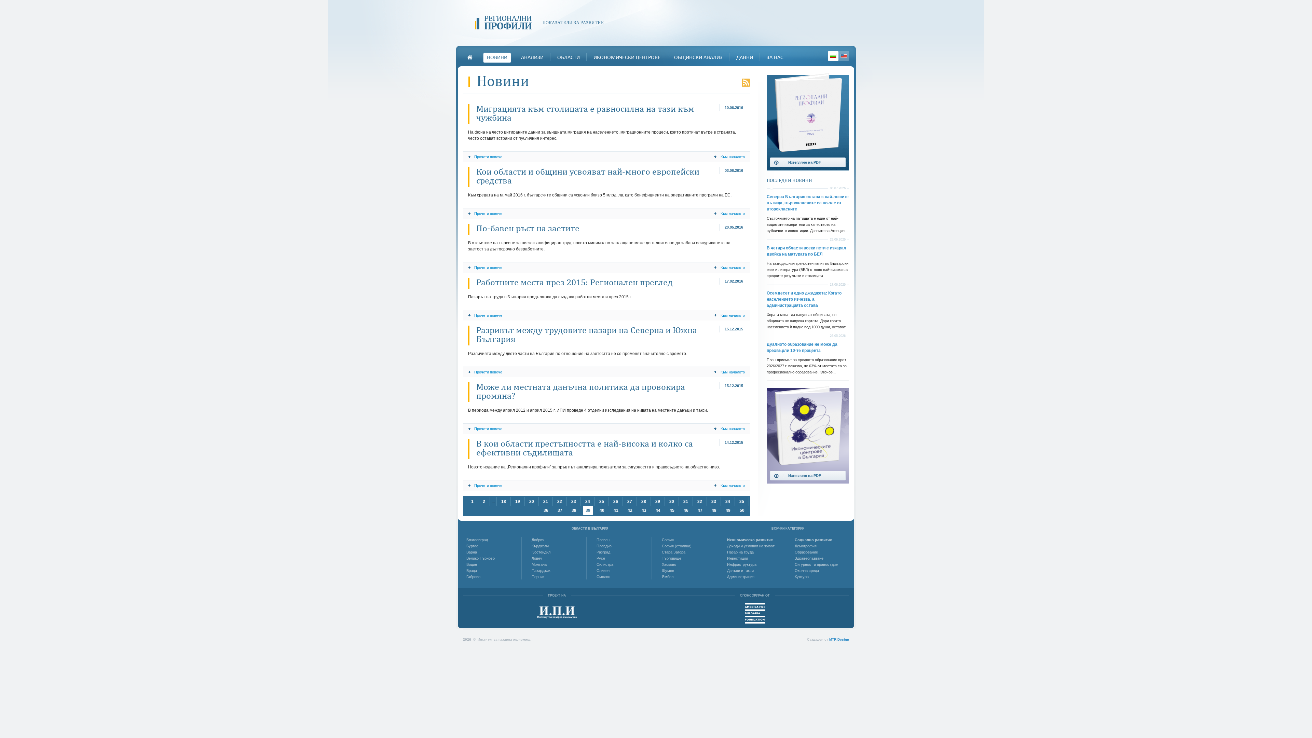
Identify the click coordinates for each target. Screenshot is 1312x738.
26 (615, 501)
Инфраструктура (741, 564)
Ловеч (537, 558)
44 (658, 510)
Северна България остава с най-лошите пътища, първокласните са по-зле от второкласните (808, 202)
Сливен (603, 571)
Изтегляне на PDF (804, 162)
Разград (603, 552)
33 (713, 501)
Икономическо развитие (750, 540)
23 (573, 501)
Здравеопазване (809, 558)
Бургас (472, 546)
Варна (471, 552)
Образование (806, 552)
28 (643, 501)
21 (545, 501)
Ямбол (667, 577)
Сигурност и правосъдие (816, 564)
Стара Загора (673, 552)
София (668, 540)
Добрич (538, 540)
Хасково (669, 564)
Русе (601, 558)
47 (700, 510)
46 (686, 510)
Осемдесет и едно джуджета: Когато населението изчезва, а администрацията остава (804, 299)
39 (588, 510)
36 (546, 510)
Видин (471, 564)
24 (587, 501)
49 (728, 510)
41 (616, 510)
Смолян (603, 577)
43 (644, 510)
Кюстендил (541, 552)
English (843, 56)
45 (672, 510)
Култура (802, 577)
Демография (806, 546)
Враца (471, 571)
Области (568, 57)
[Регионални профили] (542, 23)
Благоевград (477, 540)
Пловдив (604, 546)
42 (630, 510)
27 (629, 501)
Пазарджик (541, 571)
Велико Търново (480, 558)
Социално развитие (813, 540)
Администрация (740, 577)
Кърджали (540, 546)
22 (559, 501)
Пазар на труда (740, 552)
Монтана (539, 564)
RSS (746, 83)
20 (531, 501)
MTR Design (839, 639)
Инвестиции (737, 558)
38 (574, 510)
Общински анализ (698, 57)
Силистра (605, 564)
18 (503, 501)
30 (671, 501)
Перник (538, 577)
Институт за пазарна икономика (557, 612)
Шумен (668, 571)
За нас (775, 57)
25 (601, 501)
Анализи (532, 57)
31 (685, 501)
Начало (470, 57)
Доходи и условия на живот (751, 546)
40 (602, 510)
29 (657, 501)
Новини (497, 57)
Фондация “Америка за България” (755, 613)
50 (742, 510)
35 (741, 501)
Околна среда (807, 571)
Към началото (733, 157)
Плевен (603, 540)
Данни (744, 57)
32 (699, 501)
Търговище (671, 558)
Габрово (473, 577)
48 (714, 510)
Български (833, 56)
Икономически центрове (626, 57)
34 (727, 501)
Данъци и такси (740, 571)
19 (517, 501)
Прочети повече (488, 157)
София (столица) (677, 546)
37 (560, 510)
